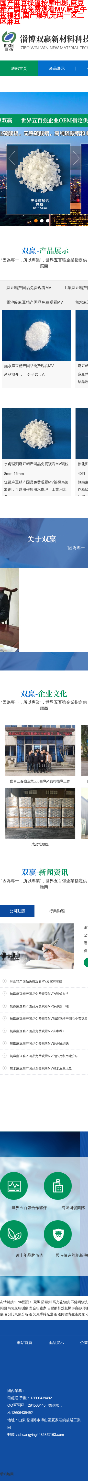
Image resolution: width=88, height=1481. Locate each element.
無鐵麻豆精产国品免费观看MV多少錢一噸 (39, 1006)
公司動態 (17, 911)
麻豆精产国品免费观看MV (28, 288)
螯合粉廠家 (37, 1308)
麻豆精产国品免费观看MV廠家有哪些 (36, 981)
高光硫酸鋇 (61, 1302)
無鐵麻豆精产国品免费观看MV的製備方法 (39, 994)
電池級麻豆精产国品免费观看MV (34, 302)
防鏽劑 (46, 1302)
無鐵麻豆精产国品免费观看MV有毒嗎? (37, 1031)
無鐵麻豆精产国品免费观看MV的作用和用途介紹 (44, 1056)
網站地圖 (7, 1474)
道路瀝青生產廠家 (71, 1314)
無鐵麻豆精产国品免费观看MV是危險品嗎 (39, 1043)
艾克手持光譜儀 (45, 1314)
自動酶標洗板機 (59, 1308)
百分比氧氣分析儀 (18, 1314)
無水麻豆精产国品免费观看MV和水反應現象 (41, 1068)
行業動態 (57, 911)
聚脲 (36, 1302)
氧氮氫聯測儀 (18, 1308)
